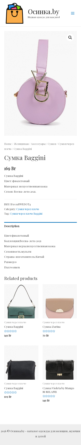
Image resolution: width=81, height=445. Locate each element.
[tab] (40, 226)
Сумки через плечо (27, 209)
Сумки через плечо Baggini (26, 213)
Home (8, 143)
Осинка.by (43, 11)
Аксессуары (38, 143)
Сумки (52, 143)
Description (11, 226)
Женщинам (21, 143)
